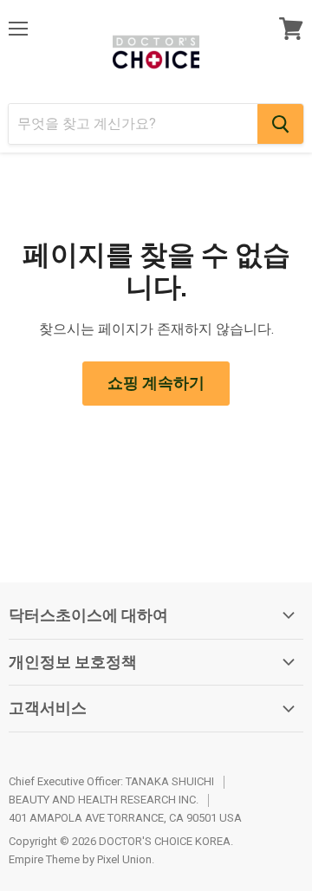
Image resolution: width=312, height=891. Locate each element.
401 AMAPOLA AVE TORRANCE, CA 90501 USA (125, 817)
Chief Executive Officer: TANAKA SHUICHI (111, 781)
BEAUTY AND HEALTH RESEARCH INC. (103, 799)
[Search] (280, 124)
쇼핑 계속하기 (156, 383)
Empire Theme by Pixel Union (80, 859)
